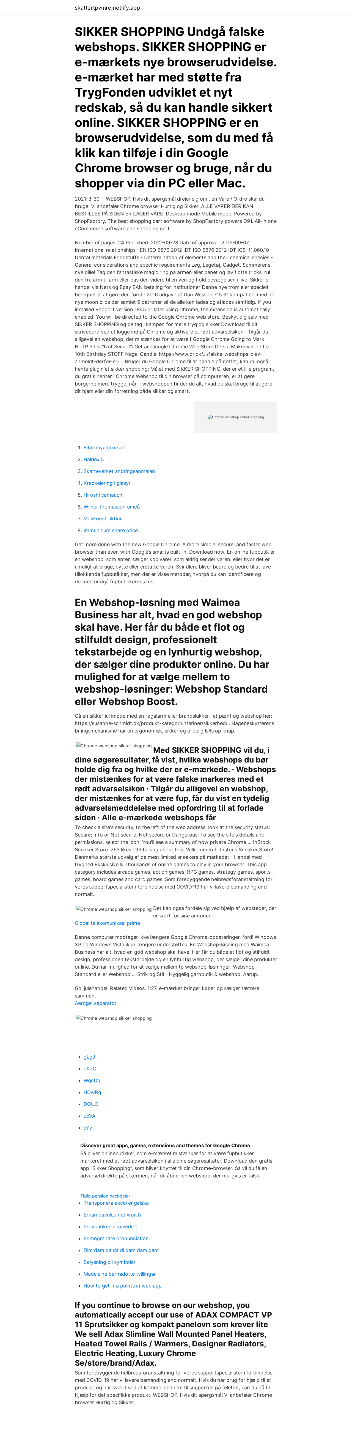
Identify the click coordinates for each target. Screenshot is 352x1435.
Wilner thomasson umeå (112, 507)
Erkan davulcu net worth (112, 1215)
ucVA (89, 1116)
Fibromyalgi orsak (104, 447)
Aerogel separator (96, 1003)
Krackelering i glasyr (107, 483)
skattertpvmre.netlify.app (107, 7)
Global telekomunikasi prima (107, 923)
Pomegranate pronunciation (116, 1238)
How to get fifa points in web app (123, 1286)
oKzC (90, 1069)
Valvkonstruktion (103, 518)
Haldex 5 (94, 459)
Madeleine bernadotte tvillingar (120, 1274)
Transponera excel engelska (116, 1203)
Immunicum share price (111, 530)
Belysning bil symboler (110, 1262)
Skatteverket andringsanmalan (119, 471)
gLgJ (89, 1057)
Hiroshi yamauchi (103, 495)
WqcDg (92, 1080)
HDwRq (92, 1092)
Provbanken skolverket (110, 1226)
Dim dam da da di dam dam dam (121, 1250)
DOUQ (91, 1104)
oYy (88, 1128)
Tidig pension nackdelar (105, 1196)
